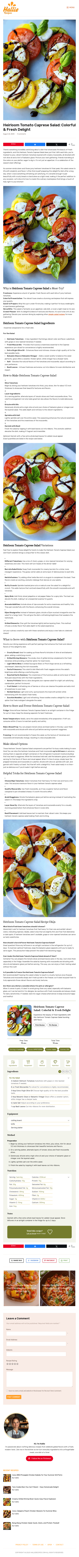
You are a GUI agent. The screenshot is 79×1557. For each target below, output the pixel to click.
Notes (68, 1065)
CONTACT (59, 1545)
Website (9, 1350)
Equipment (28, 1065)
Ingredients (13, 1065)
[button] (70, 7)
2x (63, 1071)
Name (8, 1329)
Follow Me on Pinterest (41, 1458)
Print (65, 1260)
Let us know (31, 1233)
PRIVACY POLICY (22, 1545)
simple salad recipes (56, 314)
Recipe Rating (11, 1361)
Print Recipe (40, 1025)
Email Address (11, 1340)
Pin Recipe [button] (53, 1025)
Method (42, 1065)
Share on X (17, 1260)
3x (67, 1071)
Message (9, 1370)
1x (60, 1071)
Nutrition (55, 1065)
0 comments (21, 134)
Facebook (34, 1260)
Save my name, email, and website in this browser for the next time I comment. (35, 1391)
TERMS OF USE (38, 1545)
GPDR (50, 1545)
